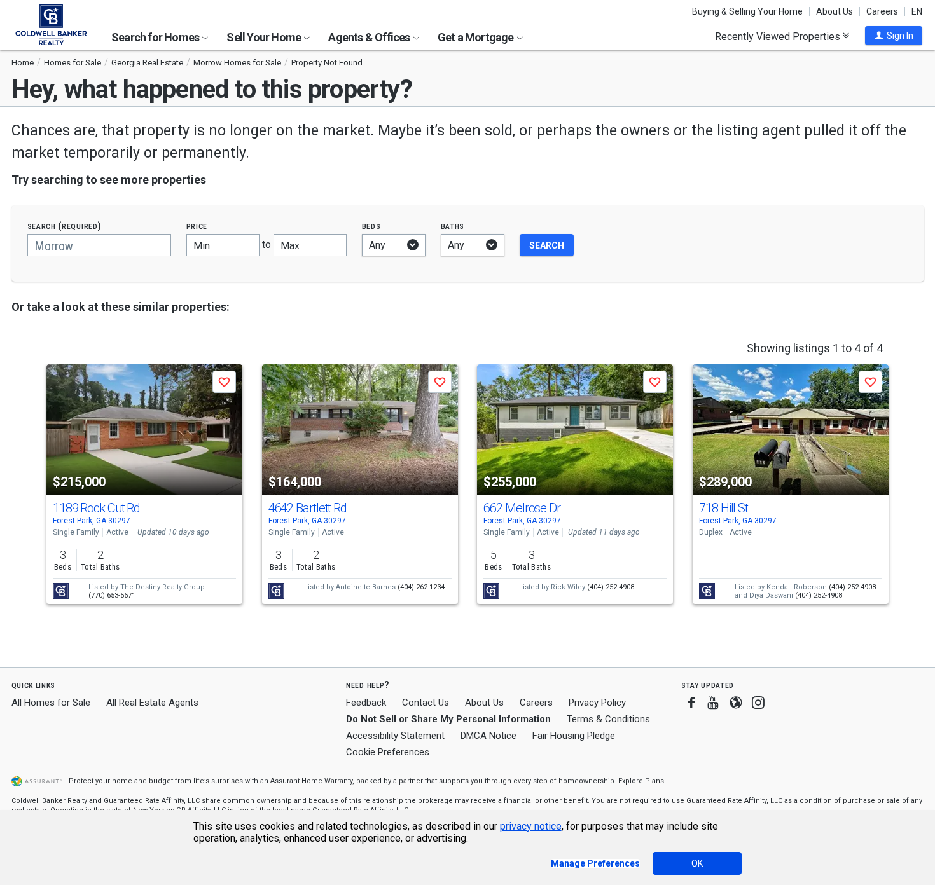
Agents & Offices (370, 37)
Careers (882, 11)
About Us (834, 11)
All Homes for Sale (50, 702)
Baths (453, 226)
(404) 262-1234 (421, 587)
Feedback (366, 703)
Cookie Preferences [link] (387, 752)
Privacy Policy (597, 702)
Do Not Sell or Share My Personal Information (448, 719)
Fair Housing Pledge (573, 735)
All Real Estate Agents (152, 702)
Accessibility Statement (395, 735)
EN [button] (916, 11)
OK (697, 863)
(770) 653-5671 (111, 595)
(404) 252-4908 (610, 587)
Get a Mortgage (477, 37)
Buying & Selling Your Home (747, 11)
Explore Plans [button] (641, 781)
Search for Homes (156, 37)
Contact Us (425, 702)
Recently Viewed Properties (779, 36)
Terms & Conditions (608, 719)
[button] (893, 35)
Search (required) (64, 226)
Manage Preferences (595, 863)
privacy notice (531, 826)
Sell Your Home (264, 37)
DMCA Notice (488, 735)
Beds (371, 226)
